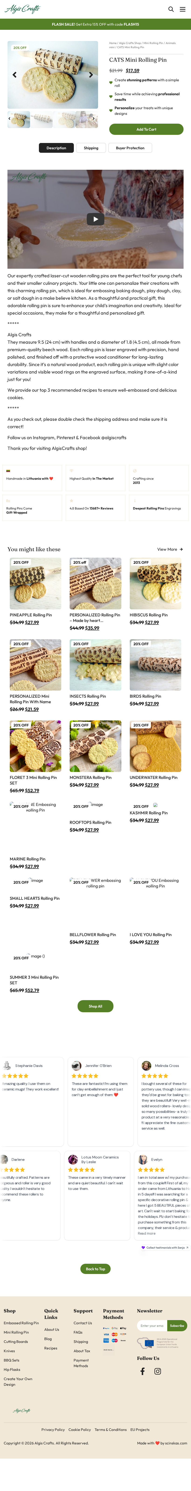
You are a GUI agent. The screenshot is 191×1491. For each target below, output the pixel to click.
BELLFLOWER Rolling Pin (93, 934)
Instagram (43, 437)
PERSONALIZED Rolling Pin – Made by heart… (95, 617)
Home (112, 43)
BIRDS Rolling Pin (145, 696)
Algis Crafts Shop (130, 43)
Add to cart (146, 129)
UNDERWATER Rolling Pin (153, 777)
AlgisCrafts (63, 448)
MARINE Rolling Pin (27, 859)
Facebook (90, 437)
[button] (14, 74)
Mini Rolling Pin (153, 43)
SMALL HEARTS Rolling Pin (35, 898)
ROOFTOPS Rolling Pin (90, 822)
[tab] (56, 148)
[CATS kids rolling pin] (52, 75)
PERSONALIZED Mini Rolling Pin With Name (30, 698)
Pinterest (66, 437)
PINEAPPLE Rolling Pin (31, 615)
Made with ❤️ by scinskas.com (162, 1443)
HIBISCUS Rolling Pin (149, 615)
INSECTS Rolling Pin (88, 696)
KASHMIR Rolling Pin (149, 812)
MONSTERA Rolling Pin (91, 777)
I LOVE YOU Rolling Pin (151, 934)
